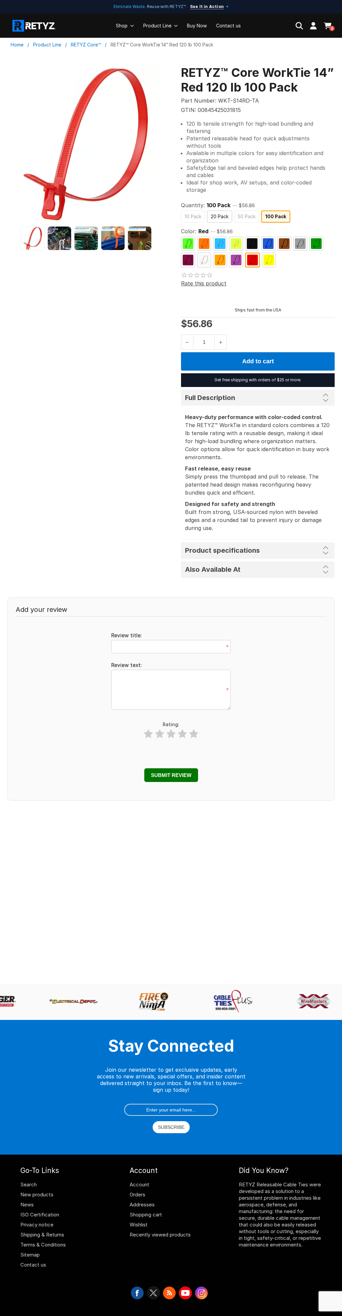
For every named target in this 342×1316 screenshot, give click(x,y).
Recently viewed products (160, 1234)
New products (36, 1194)
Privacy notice (36, 1224)
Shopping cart (146, 1214)
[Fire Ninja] (150, 1002)
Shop (122, 25)
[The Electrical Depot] (70, 1002)
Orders (137, 1194)
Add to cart (258, 361)
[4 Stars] (182, 734)
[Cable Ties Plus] (230, 1002)
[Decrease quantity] (187, 342)
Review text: (126, 665)
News (27, 1204)
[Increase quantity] (220, 342)
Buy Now (197, 25)
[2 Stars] (159, 734)
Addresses (142, 1204)
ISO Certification (39, 1214)
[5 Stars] (193, 734)
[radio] (193, 217)
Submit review (171, 775)
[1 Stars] (148, 734)
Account (139, 1184)
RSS (169, 1293)
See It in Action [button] (207, 6)
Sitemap (30, 1255)
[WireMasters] (311, 1002)
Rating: (171, 724)
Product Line (157, 25)
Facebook (137, 1293)
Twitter (153, 1293)
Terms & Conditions (43, 1244)
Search (28, 1184)
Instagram (201, 1293)
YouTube (185, 1293)
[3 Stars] (171, 734)
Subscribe (171, 1127)
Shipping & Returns (42, 1234)
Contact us (228, 25)
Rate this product (203, 283)
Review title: (126, 635)
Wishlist (139, 1224)
